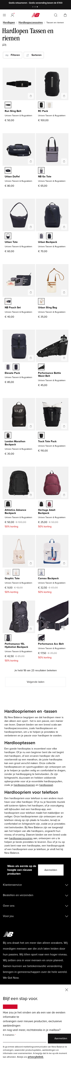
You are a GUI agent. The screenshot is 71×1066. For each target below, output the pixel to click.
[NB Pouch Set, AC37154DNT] (8, 301)
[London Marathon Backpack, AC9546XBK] (8, 435)
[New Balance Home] (35, 15)
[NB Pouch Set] (31, 292)
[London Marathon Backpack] (31, 426)
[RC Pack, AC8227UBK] (41, 105)
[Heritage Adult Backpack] (64, 495)
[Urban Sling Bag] (64, 292)
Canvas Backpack (48, 578)
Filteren (14, 55)
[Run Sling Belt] (31, 96)
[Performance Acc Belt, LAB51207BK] (41, 638)
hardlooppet (46, 785)
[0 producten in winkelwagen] (65, 14)
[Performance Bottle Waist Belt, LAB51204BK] (41, 367)
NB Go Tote (44, 176)
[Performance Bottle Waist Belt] (64, 358)
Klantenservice (12, 885)
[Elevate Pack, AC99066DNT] (16, 367)
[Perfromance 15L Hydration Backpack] (31, 629)
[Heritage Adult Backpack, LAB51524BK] (41, 504)
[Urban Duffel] (31, 161)
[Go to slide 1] (33, 7)
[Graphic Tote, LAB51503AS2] (16, 572)
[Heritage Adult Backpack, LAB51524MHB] (49, 504)
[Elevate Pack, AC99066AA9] (8, 367)
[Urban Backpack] (64, 227)
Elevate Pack (12, 373)
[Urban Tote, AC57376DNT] (8, 236)
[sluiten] (66, 989)
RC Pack (43, 111)
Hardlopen (9, 22)
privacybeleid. (36, 1056)
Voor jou (8, 916)
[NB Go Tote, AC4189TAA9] (41, 170)
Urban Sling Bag (47, 307)
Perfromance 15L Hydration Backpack (16, 645)
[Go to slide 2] (35, 7)
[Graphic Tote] (31, 563)
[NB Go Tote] (64, 161)
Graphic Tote (12, 578)
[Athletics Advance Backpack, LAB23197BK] (8, 504)
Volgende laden (35, 681)
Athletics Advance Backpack (15, 511)
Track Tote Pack (47, 441)
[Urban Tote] (31, 227)
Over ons (8, 906)
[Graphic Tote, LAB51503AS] (8, 572)
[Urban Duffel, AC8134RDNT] (8, 170)
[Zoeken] (56, 15)
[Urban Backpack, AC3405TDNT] (49, 236)
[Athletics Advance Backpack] (31, 495)
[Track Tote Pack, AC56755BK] (41, 435)
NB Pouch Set (13, 307)
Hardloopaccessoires (31, 22)
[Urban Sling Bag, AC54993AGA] (41, 301)
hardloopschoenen (24, 785)
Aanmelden (50, 870)
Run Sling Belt (13, 111)
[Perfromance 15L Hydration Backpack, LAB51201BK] (8, 638)
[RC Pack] (64, 96)
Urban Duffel (12, 176)
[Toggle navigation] (4, 15)
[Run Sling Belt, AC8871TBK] (8, 105)
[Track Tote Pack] (64, 426)
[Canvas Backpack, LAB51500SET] (41, 572)
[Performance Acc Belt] (64, 629)
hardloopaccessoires (21, 838)
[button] (12, 15)
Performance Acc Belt (51, 643)
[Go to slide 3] (38, 7)
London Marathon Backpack (15, 443)
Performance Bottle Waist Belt (49, 374)
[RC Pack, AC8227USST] (49, 105)
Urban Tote (11, 242)
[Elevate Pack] (31, 358)
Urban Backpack (47, 242)
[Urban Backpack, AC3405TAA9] (41, 236)
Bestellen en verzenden (18, 895)
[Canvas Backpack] (64, 563)
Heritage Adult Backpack (46, 511)
